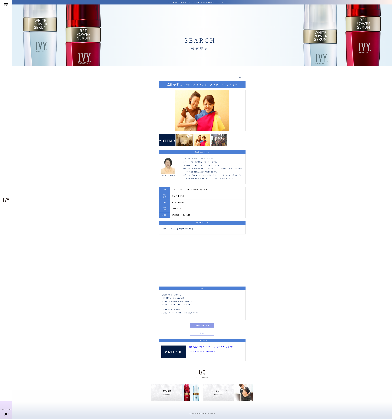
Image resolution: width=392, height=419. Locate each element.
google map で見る (202, 325)
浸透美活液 (205, 378)
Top (198, 378)
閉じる (241, 77)
